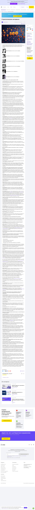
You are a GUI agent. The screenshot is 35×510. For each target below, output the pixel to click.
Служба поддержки (3, 501)
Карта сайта (13, 493)
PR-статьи (28, 9)
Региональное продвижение (4, 494)
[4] (5, 395)
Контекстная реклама (3, 495)
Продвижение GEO (3, 487)
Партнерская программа (15, 487)
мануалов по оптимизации (19, 292)
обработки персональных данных (18, 507)
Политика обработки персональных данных (28, 506)
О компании (14, 485)
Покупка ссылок (9, 9)
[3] (4, 395)
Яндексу (17, 119)
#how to (17, 408)
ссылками (14, 195)
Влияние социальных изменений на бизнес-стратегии (30, 39)
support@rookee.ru (3, 500)
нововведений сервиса (12, 236)
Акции (13, 488)
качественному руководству (6, 304)
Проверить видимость (13, 3)
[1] (2, 395)
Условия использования (15, 494)
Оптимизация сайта (18, 9)
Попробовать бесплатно (7, 441)
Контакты (2, 497)
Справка (2, 502)
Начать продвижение (30, 59)
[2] (3, 395)
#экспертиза (14, 408)
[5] (6, 395)
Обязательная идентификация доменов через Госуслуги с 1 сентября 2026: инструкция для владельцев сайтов (29, 43)
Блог (24, 485)
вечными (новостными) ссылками (12, 199)
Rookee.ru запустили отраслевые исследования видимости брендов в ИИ (18, 420)
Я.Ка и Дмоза (4, 196)
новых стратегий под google (20, 236)
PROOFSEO (14, 337)
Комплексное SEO (13, 9)
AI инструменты (32, 9)
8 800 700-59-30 (3, 499)
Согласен (25, 507)
